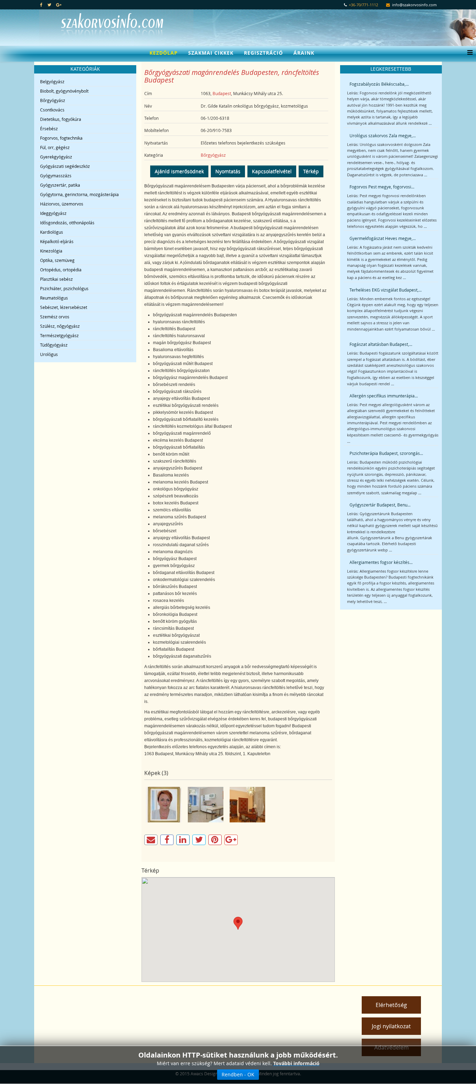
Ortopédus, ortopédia (61, 269)
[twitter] (49, 4)
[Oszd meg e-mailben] (151, 840)
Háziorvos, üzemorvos (61, 204)
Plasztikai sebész (56, 279)
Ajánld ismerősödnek (179, 171)
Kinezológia (51, 251)
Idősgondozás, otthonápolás (67, 222)
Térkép (311, 171)
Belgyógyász (52, 81)
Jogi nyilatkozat (391, 1026)
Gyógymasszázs (55, 175)
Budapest (222, 93)
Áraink (303, 52)
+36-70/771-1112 (363, 4)
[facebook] (41, 4)
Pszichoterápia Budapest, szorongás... (386, 453)
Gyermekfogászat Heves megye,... (383, 238)
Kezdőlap (163, 52)
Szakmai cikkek (210, 52)
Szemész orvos (54, 316)
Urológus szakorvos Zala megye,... (383, 135)
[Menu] (468, 53)
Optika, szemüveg (57, 260)
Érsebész (49, 128)
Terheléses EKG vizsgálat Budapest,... (386, 290)
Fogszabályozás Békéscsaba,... (379, 84)
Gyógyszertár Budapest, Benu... (380, 505)
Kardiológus (51, 232)
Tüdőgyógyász (54, 345)
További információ (296, 1063)
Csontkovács (52, 110)
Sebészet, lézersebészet (63, 307)
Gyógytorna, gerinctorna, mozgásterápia (79, 194)
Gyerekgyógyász (56, 157)
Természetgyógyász (59, 335)
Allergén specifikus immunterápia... (384, 395)
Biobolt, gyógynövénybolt (64, 91)
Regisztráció (263, 52)
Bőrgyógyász (52, 100)
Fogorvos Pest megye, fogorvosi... (382, 186)
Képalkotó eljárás (57, 241)
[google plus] (58, 4)
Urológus (49, 354)
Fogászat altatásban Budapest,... (381, 344)
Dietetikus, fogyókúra (60, 119)
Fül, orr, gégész (55, 147)
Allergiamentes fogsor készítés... (381, 562)
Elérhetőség (391, 1005)
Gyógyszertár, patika (60, 185)
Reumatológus (54, 298)
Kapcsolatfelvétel (272, 171)
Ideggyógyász (53, 213)
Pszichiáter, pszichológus (64, 288)
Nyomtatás (227, 171)
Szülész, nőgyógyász (60, 326)
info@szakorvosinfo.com (414, 4)
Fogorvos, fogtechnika (61, 138)
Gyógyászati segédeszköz (65, 166)
